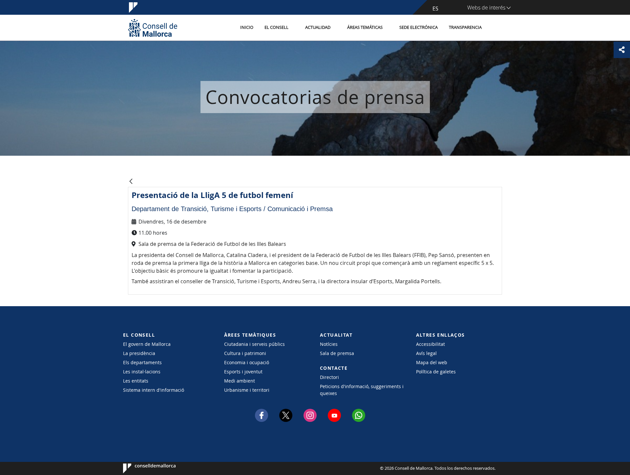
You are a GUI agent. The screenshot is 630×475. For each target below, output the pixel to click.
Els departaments (142, 362)
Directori (329, 377)
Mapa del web (431, 362)
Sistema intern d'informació (153, 390)
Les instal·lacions (141, 371)
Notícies (329, 344)
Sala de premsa (337, 353)
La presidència (139, 353)
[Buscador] (494, 28)
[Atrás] (131, 181)
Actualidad (317, 27)
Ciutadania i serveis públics (254, 344)
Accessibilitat (430, 344)
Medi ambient (239, 381)
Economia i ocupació (246, 362)
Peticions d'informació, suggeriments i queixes (362, 389)
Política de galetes (436, 371)
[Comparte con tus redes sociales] (622, 50)
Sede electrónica (418, 27)
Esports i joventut (243, 371)
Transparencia (465, 27)
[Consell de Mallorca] (152, 28)
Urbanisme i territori (246, 390)
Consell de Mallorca (143, 468)
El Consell (276, 27)
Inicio (246, 27)
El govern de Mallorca (147, 344)
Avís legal (426, 353)
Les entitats (135, 381)
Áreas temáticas (365, 27)
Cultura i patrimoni (245, 353)
